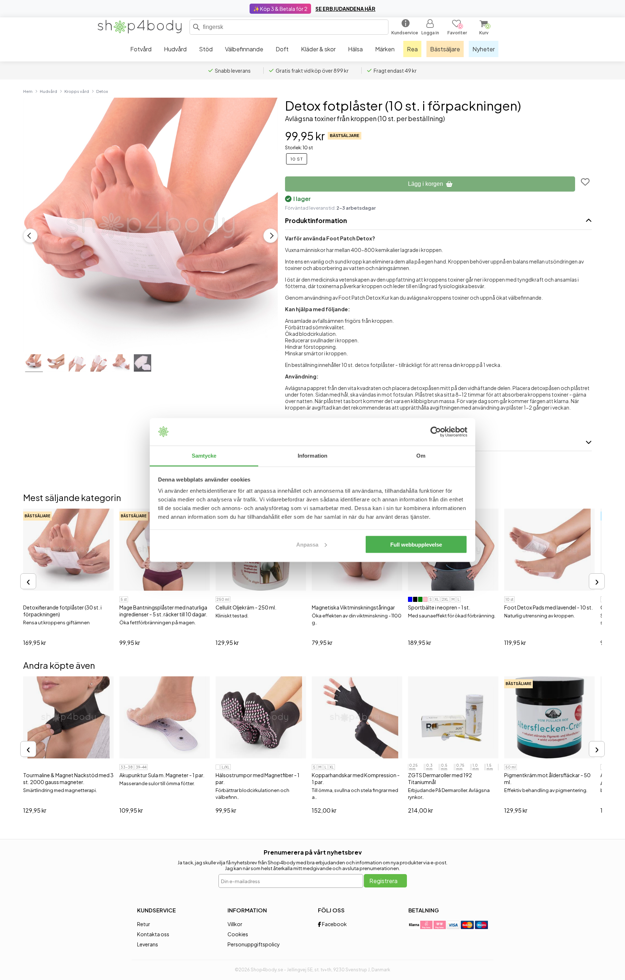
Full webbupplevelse (416, 544)
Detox (102, 91)
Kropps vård (76, 91)
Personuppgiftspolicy (254, 944)
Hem (28, 91)
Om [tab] (420, 456)
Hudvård (48, 91)
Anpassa (307, 544)
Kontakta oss (153, 934)
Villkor (235, 924)
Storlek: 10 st (299, 147)
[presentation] (28, 581)
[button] (196, 27)
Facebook (334, 924)
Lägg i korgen (425, 184)
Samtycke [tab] (204, 456)
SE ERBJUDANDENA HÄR (345, 8)
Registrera (383, 881)
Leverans (147, 944)
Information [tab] (312, 456)
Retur (143, 924)
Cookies (238, 934)
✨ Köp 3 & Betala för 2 (280, 8)
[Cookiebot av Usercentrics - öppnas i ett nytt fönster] (435, 432)
